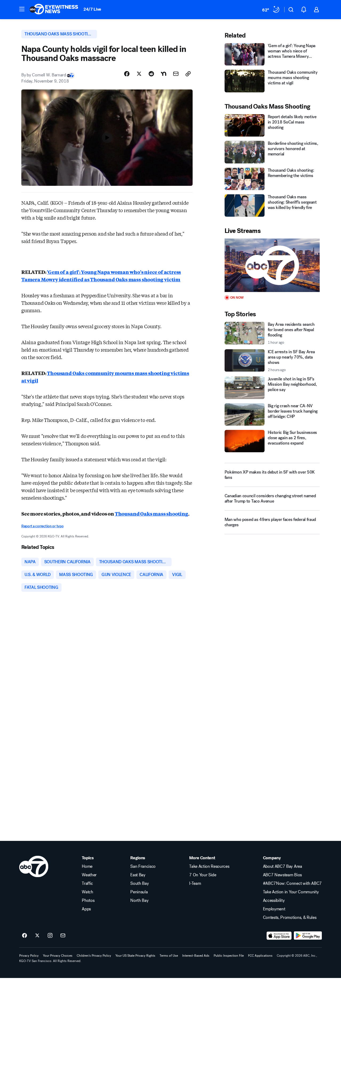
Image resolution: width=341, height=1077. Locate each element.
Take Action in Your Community (291, 892)
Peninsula (139, 892)
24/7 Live (92, 9)
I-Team (195, 883)
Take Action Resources (209, 866)
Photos (88, 900)
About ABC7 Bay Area (282, 866)
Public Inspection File (229, 955)
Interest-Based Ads (195, 955)
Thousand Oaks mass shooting (151, 513)
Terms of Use (169, 955)
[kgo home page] (33, 866)
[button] (21, 9)
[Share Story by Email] (175, 73)
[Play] (272, 265)
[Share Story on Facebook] (126, 73)
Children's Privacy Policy (94, 955)
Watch (87, 892)
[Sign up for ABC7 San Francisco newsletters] (63, 935)
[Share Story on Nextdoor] (163, 73)
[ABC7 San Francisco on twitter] (37, 935)
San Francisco (143, 866)
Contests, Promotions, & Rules (289, 917)
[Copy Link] (188, 73)
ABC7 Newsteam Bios (282, 875)
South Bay (139, 883)
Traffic (87, 883)
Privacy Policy (29, 955)
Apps (86, 909)
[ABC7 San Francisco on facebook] (24, 935)
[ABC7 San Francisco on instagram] (50, 935)
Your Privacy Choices (57, 955)
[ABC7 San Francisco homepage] (54, 9)
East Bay (137, 875)
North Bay (139, 900)
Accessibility (274, 900)
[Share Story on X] (139, 73)
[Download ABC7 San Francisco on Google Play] (308, 935)
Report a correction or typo (42, 526)
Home (87, 866)
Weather (89, 875)
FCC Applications (260, 955)
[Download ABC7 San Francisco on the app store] (279, 935)
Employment (274, 909)
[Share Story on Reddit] (151, 73)
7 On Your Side (202, 875)
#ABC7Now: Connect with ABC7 (292, 883)
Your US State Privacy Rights (135, 955)
